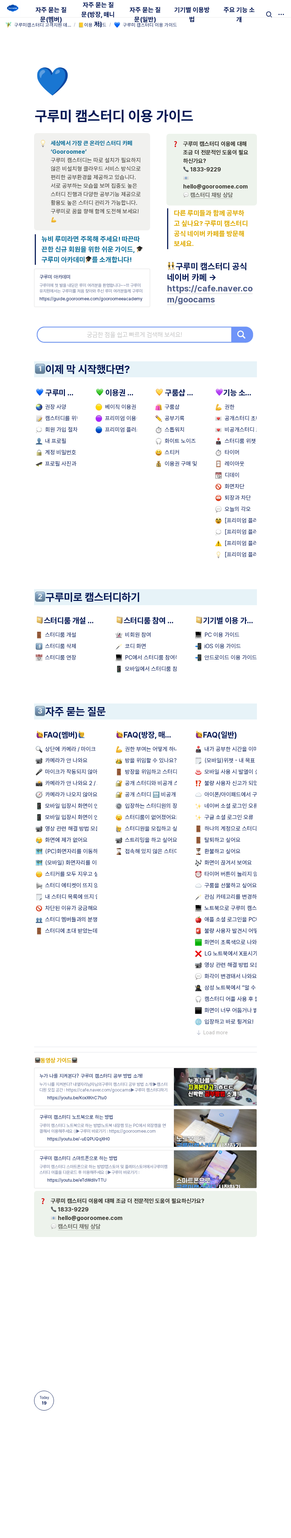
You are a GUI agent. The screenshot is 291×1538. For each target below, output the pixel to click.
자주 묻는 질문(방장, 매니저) (98, 14)
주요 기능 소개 (239, 14)
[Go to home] (12, 8)
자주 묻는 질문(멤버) (51, 14)
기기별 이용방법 (192, 14)
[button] (269, 15)
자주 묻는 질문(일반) (145, 14)
